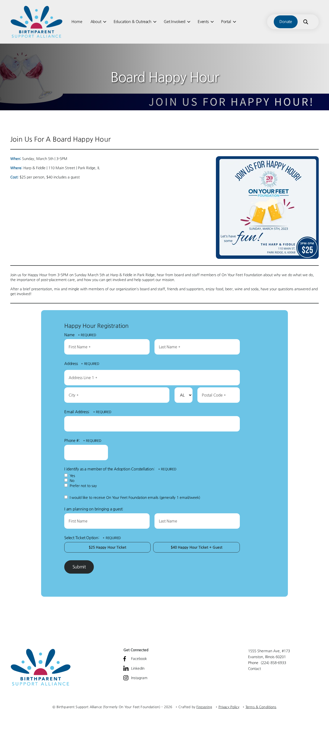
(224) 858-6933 (273, 663)
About (95, 21)
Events (203, 21)
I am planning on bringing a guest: (93, 509)
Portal (226, 21)
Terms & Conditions (261, 707)
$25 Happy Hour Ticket (107, 547)
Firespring (204, 707)
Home (76, 21)
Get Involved (174, 21)
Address (71, 363)
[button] (305, 21)
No (71, 480)
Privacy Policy (228, 707)
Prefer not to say (83, 486)
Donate (285, 21)
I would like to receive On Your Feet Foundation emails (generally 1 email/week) (134, 497)
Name (70, 334)
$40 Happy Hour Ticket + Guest (196, 547)
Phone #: (72, 440)
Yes (72, 476)
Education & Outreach (132, 21)
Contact (254, 668)
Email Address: (77, 411)
